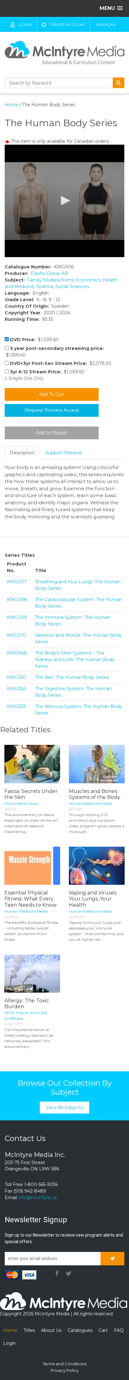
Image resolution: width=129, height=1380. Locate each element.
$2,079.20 (60, 363)
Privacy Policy (65, 1370)
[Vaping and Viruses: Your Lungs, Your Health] (97, 866)
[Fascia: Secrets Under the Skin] (32, 764)
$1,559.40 (54, 352)
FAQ (119, 1330)
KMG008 (17, 599)
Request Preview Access (51, 410)
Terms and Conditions (64, 1363)
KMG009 (17, 617)
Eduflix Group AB (49, 273)
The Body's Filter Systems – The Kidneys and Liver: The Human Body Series (75, 659)
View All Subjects (64, 1107)
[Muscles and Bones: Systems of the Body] (97, 764)
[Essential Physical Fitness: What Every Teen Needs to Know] (32, 866)
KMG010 (16, 635)
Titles (29, 1330)
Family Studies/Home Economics (64, 280)
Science (45, 286)
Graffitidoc (13, 1018)
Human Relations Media (90, 803)
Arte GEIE (39, 1012)
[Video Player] (64, 201)
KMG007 (17, 582)
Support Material (63, 453)
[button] (64, 200)
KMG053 (16, 706)
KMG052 (16, 688)
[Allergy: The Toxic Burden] (32, 973)
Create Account (67, 24)
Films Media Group (21, 803)
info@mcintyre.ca (37, 1197)
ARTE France (16, 1012)
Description (22, 453)
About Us (51, 1330)
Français (106, 24)
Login (25, 24)
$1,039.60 (34, 339)
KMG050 (16, 677)
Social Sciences (72, 286)
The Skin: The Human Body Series (72, 677)
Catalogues (80, 1330)
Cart (103, 1330)
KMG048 (17, 653)
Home (11, 104)
